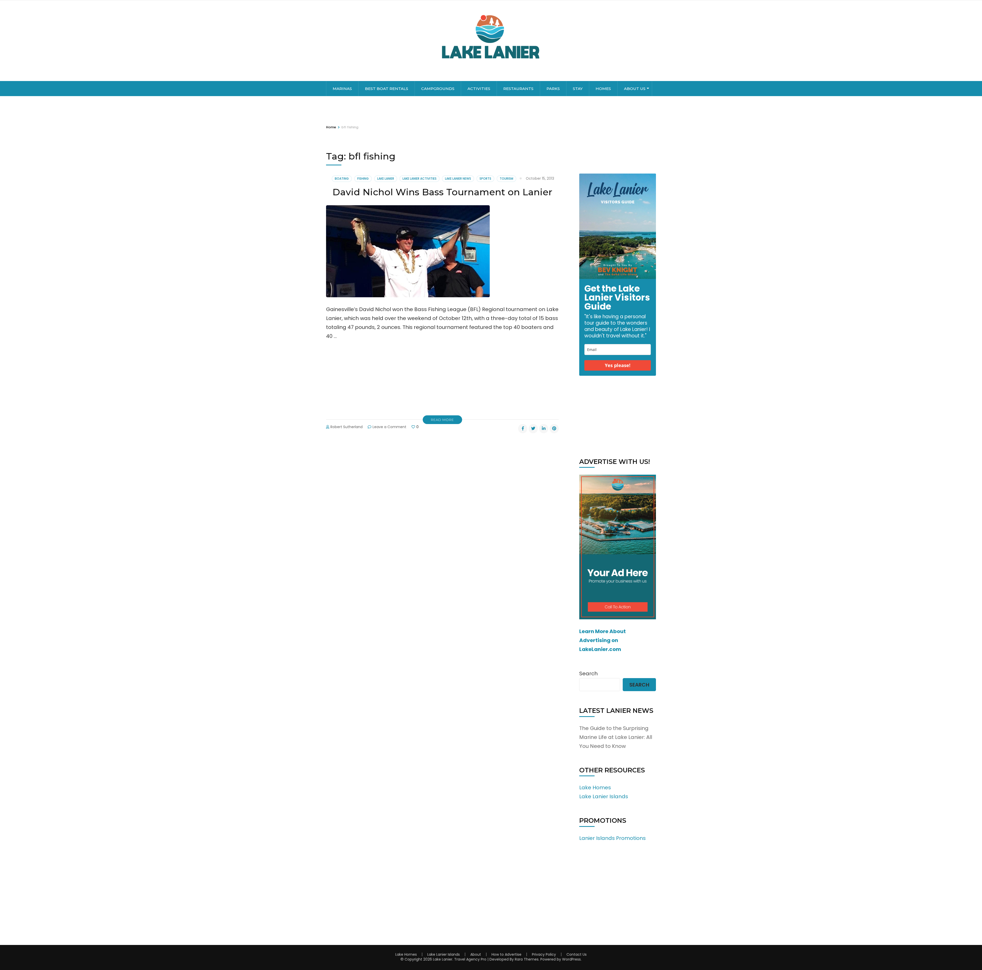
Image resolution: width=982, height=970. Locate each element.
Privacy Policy (544, 954)
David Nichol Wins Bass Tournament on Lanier (442, 192)
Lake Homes (595, 787)
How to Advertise (506, 954)
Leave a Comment (389, 426)
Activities (478, 88)
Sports (485, 178)
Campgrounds (437, 88)
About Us (634, 88)
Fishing (363, 178)
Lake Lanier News (458, 178)
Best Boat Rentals (386, 88)
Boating (342, 178)
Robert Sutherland (346, 426)
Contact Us (576, 954)
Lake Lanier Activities (420, 178)
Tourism (506, 178)
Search (588, 673)
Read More (442, 420)
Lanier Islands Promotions (612, 838)
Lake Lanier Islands (603, 796)
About (475, 954)
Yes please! (617, 365)
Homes (603, 88)
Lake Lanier (385, 178)
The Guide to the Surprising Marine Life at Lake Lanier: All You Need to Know (615, 737)
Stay (578, 88)
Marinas (342, 88)
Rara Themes (527, 959)
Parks (553, 88)
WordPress (571, 959)
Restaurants (518, 88)
